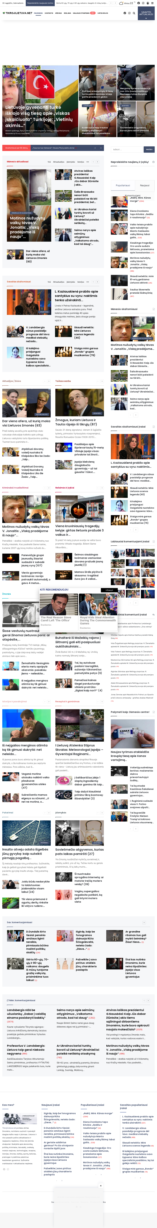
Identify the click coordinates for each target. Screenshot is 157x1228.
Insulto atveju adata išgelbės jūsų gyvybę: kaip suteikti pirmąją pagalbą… (25, 853)
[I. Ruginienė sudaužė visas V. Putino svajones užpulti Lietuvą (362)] (119, 804)
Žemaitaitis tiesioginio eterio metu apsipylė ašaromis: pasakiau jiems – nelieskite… (35, 668)
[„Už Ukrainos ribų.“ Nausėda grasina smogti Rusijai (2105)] (148, 594)
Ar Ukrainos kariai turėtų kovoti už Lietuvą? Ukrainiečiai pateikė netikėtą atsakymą (78, 1051)
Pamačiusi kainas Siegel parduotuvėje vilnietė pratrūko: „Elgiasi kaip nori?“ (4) (88, 685)
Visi (49, 162)
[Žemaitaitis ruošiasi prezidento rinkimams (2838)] (148, 563)
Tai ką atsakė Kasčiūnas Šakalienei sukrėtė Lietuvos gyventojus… (142, 790)
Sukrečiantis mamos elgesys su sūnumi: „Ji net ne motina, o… (35, 798)
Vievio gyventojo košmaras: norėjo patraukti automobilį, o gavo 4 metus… (35, 578)
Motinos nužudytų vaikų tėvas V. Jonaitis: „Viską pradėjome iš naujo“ (141, 264)
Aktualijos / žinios (11, 381)
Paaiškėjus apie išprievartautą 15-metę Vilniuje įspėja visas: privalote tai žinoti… (89, 449)
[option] (78, 101)
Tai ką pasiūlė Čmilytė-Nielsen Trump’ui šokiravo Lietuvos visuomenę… (142, 817)
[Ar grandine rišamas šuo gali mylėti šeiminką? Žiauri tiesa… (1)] (98, 83)
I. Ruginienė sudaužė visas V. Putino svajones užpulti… (141, 804)
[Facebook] (4, 1169)
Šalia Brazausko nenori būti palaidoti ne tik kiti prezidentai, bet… (85, 197)
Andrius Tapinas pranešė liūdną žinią (48, 148)
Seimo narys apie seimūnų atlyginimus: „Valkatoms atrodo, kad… (142, 403)
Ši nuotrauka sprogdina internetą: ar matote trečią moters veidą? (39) (89, 879)
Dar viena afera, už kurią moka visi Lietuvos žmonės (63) (38, 256)
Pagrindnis (38, 13)
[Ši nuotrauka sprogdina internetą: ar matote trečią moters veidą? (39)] (63, 877)
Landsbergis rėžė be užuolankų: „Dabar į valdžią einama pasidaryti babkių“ (26, 1015)
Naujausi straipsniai (83, 13)
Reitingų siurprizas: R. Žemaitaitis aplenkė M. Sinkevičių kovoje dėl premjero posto (132, 663)
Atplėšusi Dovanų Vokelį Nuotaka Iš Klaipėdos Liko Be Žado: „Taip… (32, 472)
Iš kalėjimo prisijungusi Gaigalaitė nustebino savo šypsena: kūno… (142, 506)
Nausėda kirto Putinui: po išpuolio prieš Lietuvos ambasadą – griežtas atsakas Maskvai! (132, 697)
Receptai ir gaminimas (67, 701)
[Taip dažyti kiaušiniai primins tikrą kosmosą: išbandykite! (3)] (63, 794)
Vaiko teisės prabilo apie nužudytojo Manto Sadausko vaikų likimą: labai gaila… (141, 231)
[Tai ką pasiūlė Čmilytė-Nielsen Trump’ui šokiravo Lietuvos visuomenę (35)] (119, 816)
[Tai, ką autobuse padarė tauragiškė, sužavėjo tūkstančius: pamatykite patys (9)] (63, 666)
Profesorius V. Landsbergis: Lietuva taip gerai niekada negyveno (26, 1049)
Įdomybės (71, 162)
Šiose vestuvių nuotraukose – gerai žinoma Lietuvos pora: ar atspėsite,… (26, 635)
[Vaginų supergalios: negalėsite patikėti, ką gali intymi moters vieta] (63, 895)
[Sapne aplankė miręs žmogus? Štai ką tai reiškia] (136, 119)
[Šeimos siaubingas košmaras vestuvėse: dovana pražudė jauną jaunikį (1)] (63, 557)
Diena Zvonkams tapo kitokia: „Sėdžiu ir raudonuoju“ (141, 214)
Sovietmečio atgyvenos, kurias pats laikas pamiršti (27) (79, 851)
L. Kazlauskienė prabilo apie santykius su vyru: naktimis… (131, 465)
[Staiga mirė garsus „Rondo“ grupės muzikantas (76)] (63, 352)
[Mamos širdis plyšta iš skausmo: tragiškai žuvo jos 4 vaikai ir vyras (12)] (63, 575)
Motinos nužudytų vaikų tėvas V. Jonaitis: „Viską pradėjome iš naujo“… (25, 531)
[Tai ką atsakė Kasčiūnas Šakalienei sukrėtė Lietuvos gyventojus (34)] (119, 789)
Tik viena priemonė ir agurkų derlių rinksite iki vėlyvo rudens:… (34, 902)
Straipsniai (11, 69)
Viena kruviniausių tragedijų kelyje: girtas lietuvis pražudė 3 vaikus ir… (79, 530)
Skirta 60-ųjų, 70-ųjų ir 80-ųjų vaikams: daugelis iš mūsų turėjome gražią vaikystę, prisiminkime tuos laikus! (38, 116)
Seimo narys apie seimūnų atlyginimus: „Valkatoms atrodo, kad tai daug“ (76, 1014)
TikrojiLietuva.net (9, 1128)
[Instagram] (8, 1169)
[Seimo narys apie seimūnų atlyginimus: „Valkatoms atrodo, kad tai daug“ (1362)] (63, 235)
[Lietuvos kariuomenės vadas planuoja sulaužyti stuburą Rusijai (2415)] (118, 581)
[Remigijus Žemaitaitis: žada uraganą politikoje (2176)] (133, 594)
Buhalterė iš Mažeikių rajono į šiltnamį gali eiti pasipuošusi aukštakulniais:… (78, 642)
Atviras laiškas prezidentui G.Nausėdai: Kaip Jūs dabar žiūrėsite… (142, 361)
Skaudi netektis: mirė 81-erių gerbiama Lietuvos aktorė (142, 279)
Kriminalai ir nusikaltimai (15, 487)
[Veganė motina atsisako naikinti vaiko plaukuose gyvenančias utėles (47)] (10, 776)
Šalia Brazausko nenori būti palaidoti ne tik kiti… (141, 375)
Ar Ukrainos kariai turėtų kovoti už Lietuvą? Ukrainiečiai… (142, 388)
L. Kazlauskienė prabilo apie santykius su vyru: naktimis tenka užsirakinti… (76, 295)
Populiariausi (123, 185)
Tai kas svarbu (63, 381)
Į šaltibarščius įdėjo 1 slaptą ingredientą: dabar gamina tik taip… (89, 781)
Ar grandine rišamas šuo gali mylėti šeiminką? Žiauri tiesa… (80, 3)
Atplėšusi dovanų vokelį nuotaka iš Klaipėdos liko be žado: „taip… (35, 454)
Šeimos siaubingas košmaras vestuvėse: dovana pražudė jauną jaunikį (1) (89, 560)
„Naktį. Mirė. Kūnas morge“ (140, 199)
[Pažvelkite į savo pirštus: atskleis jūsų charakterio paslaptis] (65, 963)
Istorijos (80, 162)
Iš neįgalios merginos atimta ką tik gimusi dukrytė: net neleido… (34, 684)
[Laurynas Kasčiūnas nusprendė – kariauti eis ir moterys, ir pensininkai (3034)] (118, 563)
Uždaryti (109, 590)
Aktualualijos (58, 162)
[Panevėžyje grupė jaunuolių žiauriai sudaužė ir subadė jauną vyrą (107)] (10, 558)
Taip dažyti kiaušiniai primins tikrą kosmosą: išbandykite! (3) (89, 795)
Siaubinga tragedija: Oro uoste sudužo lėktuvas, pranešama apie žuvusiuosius (142, 247)
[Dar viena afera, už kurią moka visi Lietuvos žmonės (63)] (15, 254)
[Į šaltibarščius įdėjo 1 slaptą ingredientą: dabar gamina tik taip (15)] (63, 780)
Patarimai (7, 812)
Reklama (67, 13)
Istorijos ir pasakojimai (14, 701)
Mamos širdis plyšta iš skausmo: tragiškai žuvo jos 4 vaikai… (88, 575)
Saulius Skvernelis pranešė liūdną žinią (141, 292)
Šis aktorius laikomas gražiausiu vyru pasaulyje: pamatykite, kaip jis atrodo (96, 128)
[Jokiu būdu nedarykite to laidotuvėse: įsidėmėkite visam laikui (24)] (10, 884)
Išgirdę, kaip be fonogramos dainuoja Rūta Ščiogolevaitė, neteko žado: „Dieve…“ (85, 940)
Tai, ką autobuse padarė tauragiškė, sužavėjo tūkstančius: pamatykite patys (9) (88, 668)
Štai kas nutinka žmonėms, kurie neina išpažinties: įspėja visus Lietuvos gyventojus (136, 968)
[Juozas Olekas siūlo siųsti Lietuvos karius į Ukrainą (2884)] (133, 562)
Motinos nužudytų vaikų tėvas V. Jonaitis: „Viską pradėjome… (132, 347)
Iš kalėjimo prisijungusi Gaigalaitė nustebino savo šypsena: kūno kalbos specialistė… (38, 357)
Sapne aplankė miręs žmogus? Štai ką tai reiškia (134, 132)
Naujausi (144, 185)
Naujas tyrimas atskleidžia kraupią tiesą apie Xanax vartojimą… (130, 756)
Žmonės (6, 593)
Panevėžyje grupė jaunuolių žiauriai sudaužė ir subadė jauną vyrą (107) (32, 560)
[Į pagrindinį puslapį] (17, 13)
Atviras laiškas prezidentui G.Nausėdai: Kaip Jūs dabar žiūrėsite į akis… (86, 178)
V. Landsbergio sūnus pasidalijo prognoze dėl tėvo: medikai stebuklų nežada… (38, 334)
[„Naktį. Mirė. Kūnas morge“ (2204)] (119, 201)
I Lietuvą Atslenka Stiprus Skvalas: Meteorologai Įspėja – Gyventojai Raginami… (79, 749)
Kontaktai (49, 13)
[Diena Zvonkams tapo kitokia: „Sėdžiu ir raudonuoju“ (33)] (119, 215)
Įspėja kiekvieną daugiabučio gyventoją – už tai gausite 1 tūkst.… (86, 467)
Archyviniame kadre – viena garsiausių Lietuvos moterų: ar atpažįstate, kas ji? (135, 94)
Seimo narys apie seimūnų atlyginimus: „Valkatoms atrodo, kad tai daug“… (86, 237)
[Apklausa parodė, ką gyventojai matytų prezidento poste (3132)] (133, 553)
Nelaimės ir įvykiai (64, 487)
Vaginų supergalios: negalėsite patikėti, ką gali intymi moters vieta (88, 896)
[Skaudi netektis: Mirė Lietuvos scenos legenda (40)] (63, 331)
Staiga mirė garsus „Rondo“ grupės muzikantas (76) (86, 352)
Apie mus (58, 13)
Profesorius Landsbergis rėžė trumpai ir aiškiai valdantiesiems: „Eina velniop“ (131, 626)
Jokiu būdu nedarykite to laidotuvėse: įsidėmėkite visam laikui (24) (35, 887)
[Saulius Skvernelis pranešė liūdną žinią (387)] (119, 294)
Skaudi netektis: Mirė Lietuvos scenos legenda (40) (84, 333)
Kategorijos (103, 13)
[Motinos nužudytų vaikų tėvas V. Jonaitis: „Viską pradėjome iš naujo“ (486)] (29, 205)
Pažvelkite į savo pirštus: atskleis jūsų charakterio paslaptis (86, 965)
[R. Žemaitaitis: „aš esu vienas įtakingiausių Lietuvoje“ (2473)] (148, 573)
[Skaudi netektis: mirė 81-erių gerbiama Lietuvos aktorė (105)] (119, 280)
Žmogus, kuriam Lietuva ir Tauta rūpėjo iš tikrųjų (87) (76, 422)
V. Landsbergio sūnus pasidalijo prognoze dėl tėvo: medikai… (142, 477)
